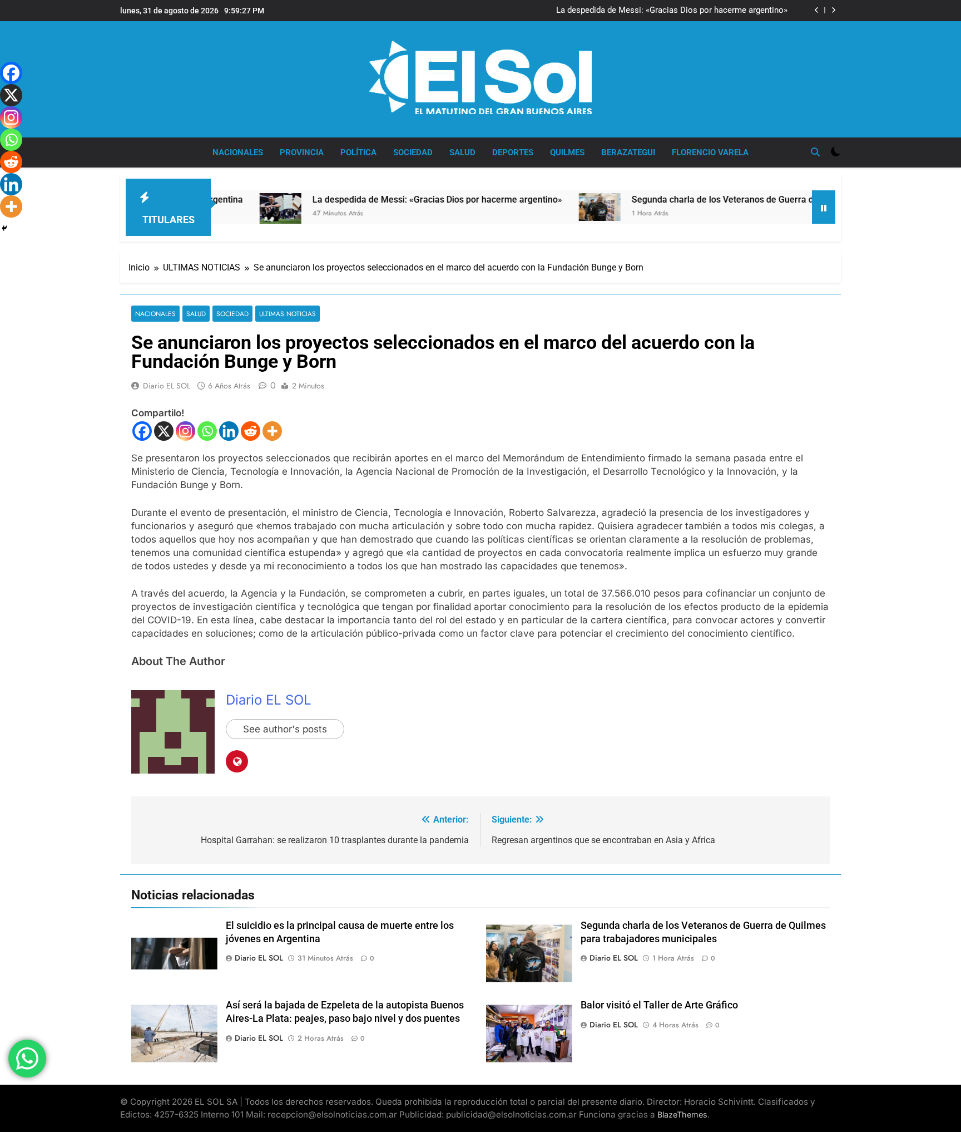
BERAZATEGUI (628, 152)
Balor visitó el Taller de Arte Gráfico (659, 1005)
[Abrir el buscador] (815, 151)
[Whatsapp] (207, 431)
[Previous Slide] (816, 10)
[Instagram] (185, 431)
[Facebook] (142, 431)
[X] (164, 431)
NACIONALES (237, 152)
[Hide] (4, 228)
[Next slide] (833, 10)
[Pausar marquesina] (823, 207)
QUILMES (567, 152)
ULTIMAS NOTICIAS (287, 313)
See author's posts (285, 729)
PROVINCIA (302, 152)
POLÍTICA (358, 152)
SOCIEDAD (413, 152)
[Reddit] (250, 431)
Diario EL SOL (166, 385)
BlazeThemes (682, 1114)
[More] (272, 431)
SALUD (462, 152)
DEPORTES (512, 152)
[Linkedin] (229, 431)
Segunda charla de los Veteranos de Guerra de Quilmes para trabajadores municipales (763, 199)
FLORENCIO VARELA (710, 152)
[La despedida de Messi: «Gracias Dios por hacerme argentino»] (238, 208)
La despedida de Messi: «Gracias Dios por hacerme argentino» (671, 10)
